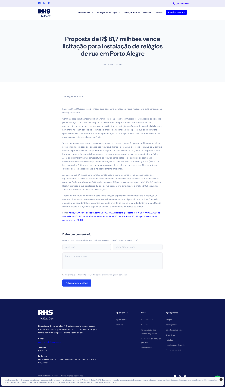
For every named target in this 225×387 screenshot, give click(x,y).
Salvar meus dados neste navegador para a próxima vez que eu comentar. (96, 275)
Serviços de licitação (107, 12)
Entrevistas (170, 335)
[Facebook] (175, 376)
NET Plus (144, 325)
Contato (158, 12)
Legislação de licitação (175, 345)
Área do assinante (176, 12)
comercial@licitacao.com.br (50, 342)
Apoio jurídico (130, 12)
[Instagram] (180, 376)
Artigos (169, 319)
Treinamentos (146, 347)
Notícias (147, 12)
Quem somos (84, 12)
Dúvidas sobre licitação (176, 330)
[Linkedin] (185, 376)
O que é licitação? (173, 350)
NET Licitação (147, 319)
